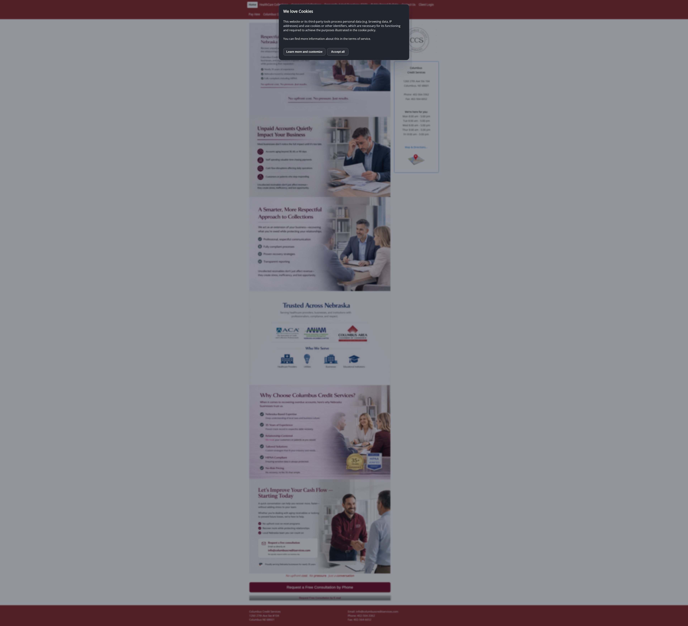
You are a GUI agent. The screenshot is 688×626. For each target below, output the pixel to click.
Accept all (338, 51)
